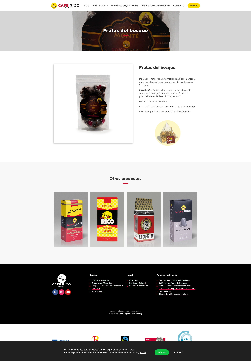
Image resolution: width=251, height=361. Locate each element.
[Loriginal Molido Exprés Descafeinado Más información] (71, 219)
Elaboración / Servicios (124, 6)
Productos (98, 6)
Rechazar (178, 352)
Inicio (86, 6)
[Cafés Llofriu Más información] (144, 219)
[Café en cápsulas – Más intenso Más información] (180, 219)
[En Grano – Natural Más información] (107, 219)
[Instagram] (61, 292)
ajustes (142, 352)
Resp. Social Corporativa (155, 6)
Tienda (194, 6)
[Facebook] (55, 292)
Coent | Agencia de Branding (130, 313)
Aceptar (162, 352)
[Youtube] (68, 292)
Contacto (178, 6)
